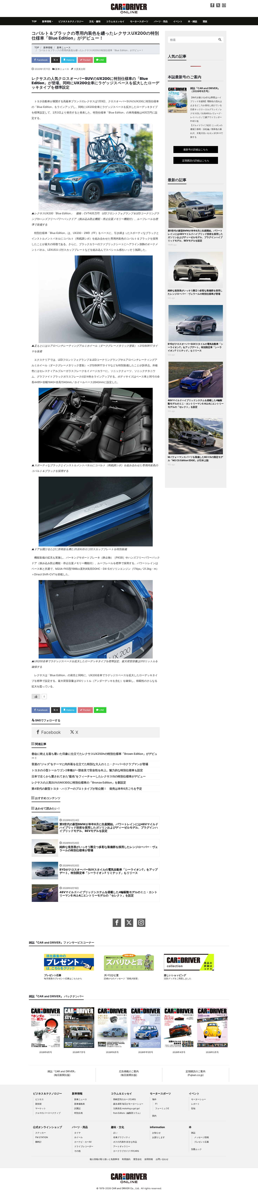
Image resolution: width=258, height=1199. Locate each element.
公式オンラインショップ (47, 1127)
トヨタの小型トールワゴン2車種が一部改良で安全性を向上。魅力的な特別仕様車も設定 (87, 770)
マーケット (40, 1108)
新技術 (38, 1104)
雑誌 (193, 1132)
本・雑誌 (192, 21)
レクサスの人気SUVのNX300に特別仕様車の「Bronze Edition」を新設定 (79, 782)
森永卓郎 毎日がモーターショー (128, 1104)
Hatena (70, 59)
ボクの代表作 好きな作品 (125, 1142)
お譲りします (158, 1137)
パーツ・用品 (161, 21)
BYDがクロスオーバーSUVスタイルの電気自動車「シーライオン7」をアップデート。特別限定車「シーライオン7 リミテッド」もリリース (195, 347)
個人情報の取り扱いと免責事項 (104, 1159)
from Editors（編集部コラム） (127, 1113)
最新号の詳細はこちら (195, 149)
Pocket (86, 59)
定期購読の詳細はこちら (195, 160)
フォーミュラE (162, 1108)
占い (115, 1132)
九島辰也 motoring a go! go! (126, 1108)
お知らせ (156, 1132)
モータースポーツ (139, 21)
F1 (156, 1104)
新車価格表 (79, 1104)
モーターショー (198, 1099)
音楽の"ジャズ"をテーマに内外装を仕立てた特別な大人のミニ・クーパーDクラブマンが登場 (90, 764)
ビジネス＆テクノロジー (71, 21)
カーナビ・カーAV (83, 1142)
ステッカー (40, 1132)
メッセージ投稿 (201, 1137)
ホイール (78, 1137)
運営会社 (137, 1159)
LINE (101, 59)
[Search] (219, 40)
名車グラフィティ (121, 1137)
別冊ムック (196, 1149)
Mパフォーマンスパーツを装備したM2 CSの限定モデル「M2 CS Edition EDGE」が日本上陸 (195, 459)
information (157, 1127)
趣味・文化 (117, 1127)
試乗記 (77, 1108)
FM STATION (41, 1137)
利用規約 (126, 1159)
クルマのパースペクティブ (48, 1113)
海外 (154, 1099)
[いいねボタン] (36, 696)
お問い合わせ (162, 1159)
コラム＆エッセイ (115, 21)
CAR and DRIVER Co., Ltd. (126, 1188)
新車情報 (46, 21)
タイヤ (77, 1132)
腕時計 (38, 1142)
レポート (195, 1104)
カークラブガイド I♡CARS (126, 1151)
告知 (193, 1108)
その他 (77, 1151)
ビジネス (39, 1099)
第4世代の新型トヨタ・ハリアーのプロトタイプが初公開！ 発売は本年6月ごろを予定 (87, 788)
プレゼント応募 (201, 1142)
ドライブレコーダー (83, 1146)
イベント (177, 21)
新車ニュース (62, 69)
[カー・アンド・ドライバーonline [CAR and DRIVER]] (129, 8)
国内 (154, 1115)
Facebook (42, 59)
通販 (205, 21)
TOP (34, 21)
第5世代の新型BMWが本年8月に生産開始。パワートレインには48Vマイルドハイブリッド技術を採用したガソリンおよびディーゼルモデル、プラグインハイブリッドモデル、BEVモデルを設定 (195, 235)
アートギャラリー (121, 1146)
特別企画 (78, 1113)
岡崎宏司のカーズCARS (124, 1099)
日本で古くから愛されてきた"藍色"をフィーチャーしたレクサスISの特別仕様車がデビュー (89, 776)
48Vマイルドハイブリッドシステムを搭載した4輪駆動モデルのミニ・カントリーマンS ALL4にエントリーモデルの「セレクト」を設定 (196, 403)
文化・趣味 (95, 21)
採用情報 (148, 1159)
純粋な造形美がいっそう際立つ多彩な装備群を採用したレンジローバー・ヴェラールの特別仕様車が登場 (195, 292)
